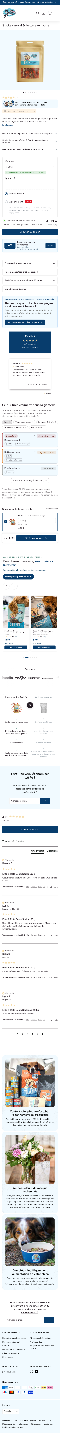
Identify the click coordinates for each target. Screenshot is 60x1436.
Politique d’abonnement (12, 1427)
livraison (16, 225)
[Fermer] (55, 2)
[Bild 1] (23, 657)
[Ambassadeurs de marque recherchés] (30, 1159)
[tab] (37, 851)
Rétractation (36, 1424)
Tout (7, 422)
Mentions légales (9, 1421)
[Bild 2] (25, 657)
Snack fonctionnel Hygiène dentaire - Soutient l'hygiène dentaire (15, 633)
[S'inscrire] (45, 801)
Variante (9, 161)
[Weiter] (14, 586)
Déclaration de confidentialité (15, 1424)
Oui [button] (27, 887)
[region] (30, 374)
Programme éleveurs (11, 1342)
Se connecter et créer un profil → (25, 322)
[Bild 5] (34, 657)
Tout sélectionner (51, 509)
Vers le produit (16, 647)
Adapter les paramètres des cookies (42, 1347)
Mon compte (7, 1357)
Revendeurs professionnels (14, 1338)
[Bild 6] (36, 657)
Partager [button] (41, 887)
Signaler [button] (34, 887)
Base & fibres (38, 427)
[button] (30, 98)
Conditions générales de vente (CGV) (36, 1421)
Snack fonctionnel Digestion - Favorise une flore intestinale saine (43, 633)
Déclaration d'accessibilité (13, 1349)
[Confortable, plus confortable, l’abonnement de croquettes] (30, 1082)
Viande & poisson (24, 422)
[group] (30, 817)
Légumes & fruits (47, 422)
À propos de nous (38, 1342)
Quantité (10, 178)
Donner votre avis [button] (30, 829)
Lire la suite (7, 125)
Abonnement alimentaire (40, 1338)
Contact (5, 1346)
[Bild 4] (32, 657)
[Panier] (49, 13)
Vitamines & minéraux (15, 427)
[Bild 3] (29, 657)
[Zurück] (6, 586)
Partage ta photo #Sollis (18, 576)
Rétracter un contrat (10, 1353)
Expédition (48, 1424)
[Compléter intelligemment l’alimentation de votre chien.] (30, 1241)
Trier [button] (5, 841)
